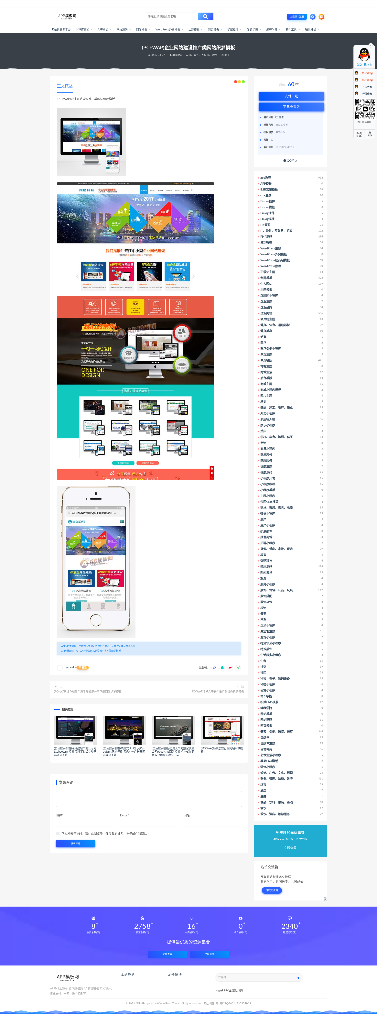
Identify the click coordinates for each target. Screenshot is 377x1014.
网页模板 (213, 29)
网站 (187, 815)
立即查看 (167, 954)
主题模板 (194, 29)
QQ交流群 (272, 890)
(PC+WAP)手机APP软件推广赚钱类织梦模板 (217, 691)
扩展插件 (233, 29)
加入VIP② (367, 80)
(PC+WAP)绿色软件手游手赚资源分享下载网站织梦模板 (88, 691)
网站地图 (209, 1003)
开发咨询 (367, 87)
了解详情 (209, 954)
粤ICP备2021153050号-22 (235, 1003)
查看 (281, 117)
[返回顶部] (370, 134)
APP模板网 (67, 651)
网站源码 (122, 29)
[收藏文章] (214, 668)
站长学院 (252, 29)
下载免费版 (291, 106)
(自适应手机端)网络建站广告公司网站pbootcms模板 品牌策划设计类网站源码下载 (75, 752)
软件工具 (291, 29)
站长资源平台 (62, 29)
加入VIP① (367, 73)
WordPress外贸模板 (168, 29)
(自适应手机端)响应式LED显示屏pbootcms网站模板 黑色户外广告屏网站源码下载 (124, 752)
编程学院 (271, 29)
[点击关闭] (370, 45)
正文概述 (65, 86)
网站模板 (141, 29)
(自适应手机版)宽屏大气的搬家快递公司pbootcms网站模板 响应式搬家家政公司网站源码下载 (173, 752)
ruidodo (70, 667)
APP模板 (103, 29)
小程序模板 (82, 29)
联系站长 (310, 29)
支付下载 (291, 96)
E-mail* (124, 815)
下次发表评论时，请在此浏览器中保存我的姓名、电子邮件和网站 (104, 833)
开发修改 (367, 94)
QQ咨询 (291, 160)
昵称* (59, 815)
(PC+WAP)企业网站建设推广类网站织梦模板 (98, 651)
